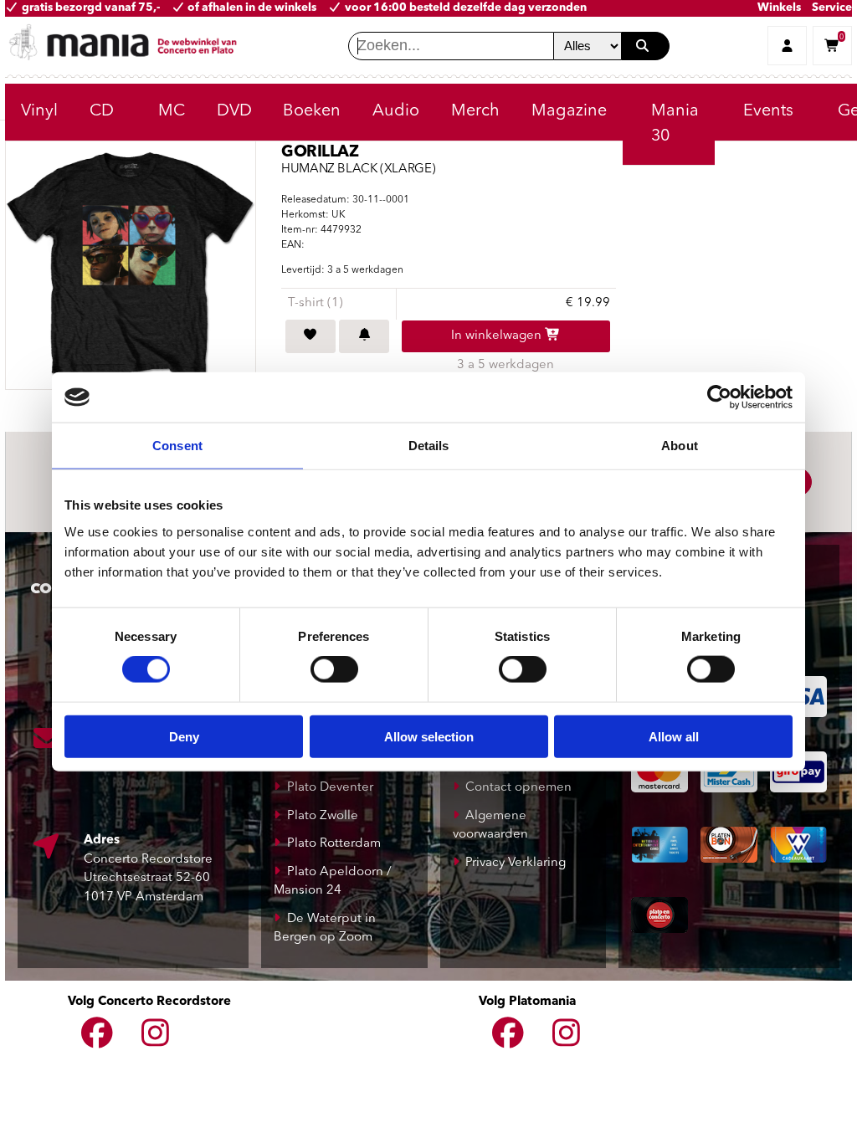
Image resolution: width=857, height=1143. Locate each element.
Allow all (674, 736)
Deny (184, 736)
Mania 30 (675, 124)
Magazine (569, 111)
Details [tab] (428, 445)
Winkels (779, 8)
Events (768, 111)
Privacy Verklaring (515, 863)
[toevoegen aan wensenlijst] (310, 336)
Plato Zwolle (322, 816)
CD (102, 111)
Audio (395, 111)
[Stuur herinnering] (364, 336)
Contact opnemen (518, 788)
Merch (475, 111)
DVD (234, 111)
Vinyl (39, 111)
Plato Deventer (330, 788)
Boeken (312, 111)
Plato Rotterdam (334, 844)
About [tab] (679, 445)
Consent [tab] (177, 445)
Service (832, 8)
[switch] (334, 669)
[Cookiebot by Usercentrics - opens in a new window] (719, 397)
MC (171, 111)
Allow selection (429, 736)
